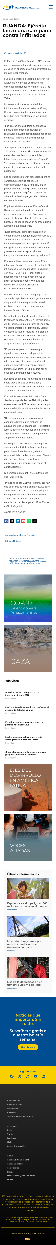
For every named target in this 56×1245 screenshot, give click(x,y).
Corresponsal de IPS (15, 53)
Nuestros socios (14, 1104)
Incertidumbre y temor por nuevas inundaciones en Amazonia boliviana (24, 944)
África (10, 1156)
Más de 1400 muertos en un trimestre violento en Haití (24, 983)
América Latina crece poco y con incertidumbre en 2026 (22, 693)
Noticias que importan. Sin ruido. (28, 1019)
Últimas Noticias (27, 535)
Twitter (10, 1134)
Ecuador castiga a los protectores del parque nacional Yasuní (24, 723)
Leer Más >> (10, 698)
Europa (10, 1172)
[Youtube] (35, 1076)
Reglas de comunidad (16, 1146)
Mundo (10, 1180)
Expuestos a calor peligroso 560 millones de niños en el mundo (27, 905)
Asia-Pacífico (13, 1168)
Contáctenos (12, 1108)
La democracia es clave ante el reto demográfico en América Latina (23, 738)
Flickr (9, 1142)
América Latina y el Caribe (18, 1160)
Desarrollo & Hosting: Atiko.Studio (28, 1233)
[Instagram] (27, 1076)
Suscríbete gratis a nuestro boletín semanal (28, 1035)
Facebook (11, 1138)
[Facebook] (12, 1076)
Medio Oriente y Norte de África (21, 1176)
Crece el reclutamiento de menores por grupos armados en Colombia (26, 753)
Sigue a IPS (12, 1126)
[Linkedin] (43, 1076)
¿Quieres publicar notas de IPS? (21, 1116)
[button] (6, 521)
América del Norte (15, 1164)
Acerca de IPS (13, 1100)
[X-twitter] (19, 1076)
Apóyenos (11, 1112)
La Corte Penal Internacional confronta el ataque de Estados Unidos (27, 708)
